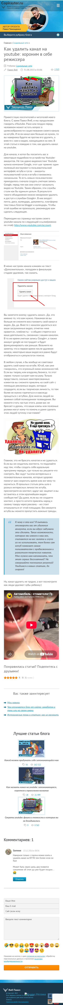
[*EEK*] (41, 950)
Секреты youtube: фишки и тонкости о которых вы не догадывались (31, 819)
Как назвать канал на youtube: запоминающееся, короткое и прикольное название (31, 789)
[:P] (31, 945)
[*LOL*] (26, 950)
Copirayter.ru (12, 3)
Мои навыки (13, 703)
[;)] (26, 945)
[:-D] (36, 945)
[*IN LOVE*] (52, 945)
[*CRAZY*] (21, 950)
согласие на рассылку (36, 956)
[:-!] (46, 945)
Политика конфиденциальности (17, 1002)
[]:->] (31, 950)
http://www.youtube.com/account (32, 225)
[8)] (11, 945)
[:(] (16, 945)
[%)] (57, 945)
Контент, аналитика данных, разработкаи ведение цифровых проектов (19, 7)
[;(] (21, 945)
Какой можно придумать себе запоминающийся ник (31, 760)
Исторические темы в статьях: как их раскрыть (33, 715)
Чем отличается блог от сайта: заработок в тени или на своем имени (31, 709)
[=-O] (41, 945)
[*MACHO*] (36, 950)
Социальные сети (24, 65)
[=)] (6, 945)
